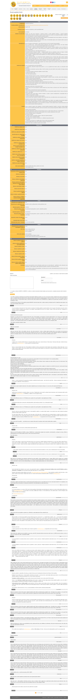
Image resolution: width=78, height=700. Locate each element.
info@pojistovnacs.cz (20, 343)
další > (42, 692)
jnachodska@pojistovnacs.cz (18, 490)
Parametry (39, 169)
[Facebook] (53, 2)
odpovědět (11, 305)
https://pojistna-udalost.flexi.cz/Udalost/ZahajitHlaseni (40, 472)
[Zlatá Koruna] (13, 6)
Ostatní (39, 224)
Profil (39, 21)
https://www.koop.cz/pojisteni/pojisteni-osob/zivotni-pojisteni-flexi (36, 25)
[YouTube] (51, 2)
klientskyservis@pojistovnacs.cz (18, 493)
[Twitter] (54, 2)
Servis (39, 238)
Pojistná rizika (39, 125)
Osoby (39, 200)
